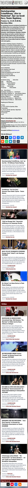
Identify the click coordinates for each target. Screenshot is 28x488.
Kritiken (7, 269)
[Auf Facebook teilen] (18, 137)
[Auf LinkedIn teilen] (22, 137)
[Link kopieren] (18, 141)
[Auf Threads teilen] (6, 137)
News (12, 121)
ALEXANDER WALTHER (11, 265)
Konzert (7, 339)
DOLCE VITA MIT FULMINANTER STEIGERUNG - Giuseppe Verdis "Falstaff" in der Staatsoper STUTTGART (13, 253)
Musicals (18, 441)
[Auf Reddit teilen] (2, 141)
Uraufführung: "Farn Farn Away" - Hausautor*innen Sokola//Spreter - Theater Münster (13, 191)
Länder (13, 339)
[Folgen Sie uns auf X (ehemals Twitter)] (8, 484)
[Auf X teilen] (2, 137)
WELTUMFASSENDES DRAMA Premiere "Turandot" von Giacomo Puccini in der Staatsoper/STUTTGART (12, 355)
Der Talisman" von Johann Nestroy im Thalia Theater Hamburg (13, 284)
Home (1, 7)
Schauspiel (15, 175)
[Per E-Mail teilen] (14, 141)
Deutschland (8, 121)
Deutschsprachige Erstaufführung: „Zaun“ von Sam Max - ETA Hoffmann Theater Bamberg (13, 162)
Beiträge (5, 7)
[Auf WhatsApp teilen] (6, 141)
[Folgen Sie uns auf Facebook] (16, 484)
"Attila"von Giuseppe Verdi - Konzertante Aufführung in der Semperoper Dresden (12, 222)
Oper (15, 121)
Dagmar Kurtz (9, 473)
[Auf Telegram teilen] (10, 141)
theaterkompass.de (15, 130)
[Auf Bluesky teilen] (10, 137)
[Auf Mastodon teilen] (14, 137)
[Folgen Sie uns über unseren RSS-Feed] (19, 484)
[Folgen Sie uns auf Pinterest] (12, 484)
